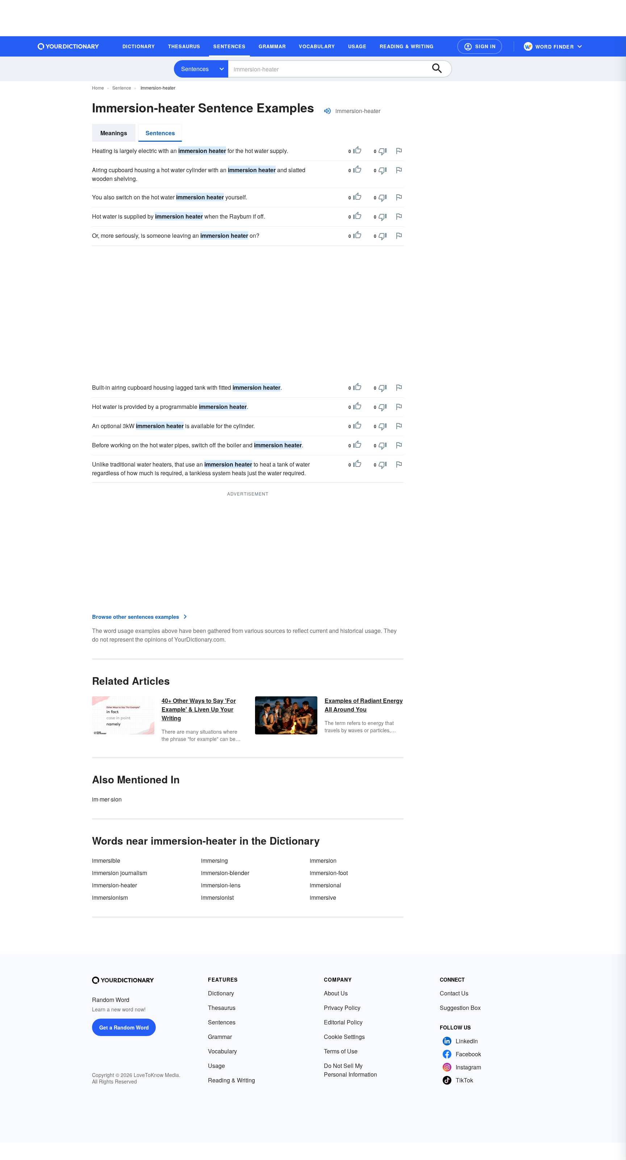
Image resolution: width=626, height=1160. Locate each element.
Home (98, 87)
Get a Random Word (124, 1027)
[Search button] (440, 69)
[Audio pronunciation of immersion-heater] (327, 111)
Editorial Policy (343, 1022)
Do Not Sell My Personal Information (350, 1069)
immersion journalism (119, 873)
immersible (106, 860)
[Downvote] (382, 151)
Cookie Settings (344, 1036)
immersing (214, 860)
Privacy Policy (342, 1007)
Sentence (121, 87)
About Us (336, 993)
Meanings (113, 133)
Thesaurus (221, 1007)
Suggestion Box (460, 1007)
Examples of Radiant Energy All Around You (364, 704)
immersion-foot (329, 873)
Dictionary (221, 993)
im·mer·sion (107, 799)
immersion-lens (221, 885)
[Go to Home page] (68, 46)
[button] (479, 46)
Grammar (220, 1036)
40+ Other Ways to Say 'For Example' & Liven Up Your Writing (199, 709)
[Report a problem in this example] (399, 150)
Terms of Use (341, 1051)
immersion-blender (225, 873)
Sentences (195, 69)
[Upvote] (357, 151)
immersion (323, 860)
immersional (325, 885)
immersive (323, 897)
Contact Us (454, 993)
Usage (216, 1065)
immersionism (110, 897)
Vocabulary (222, 1051)
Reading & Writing (231, 1080)
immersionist (217, 897)
